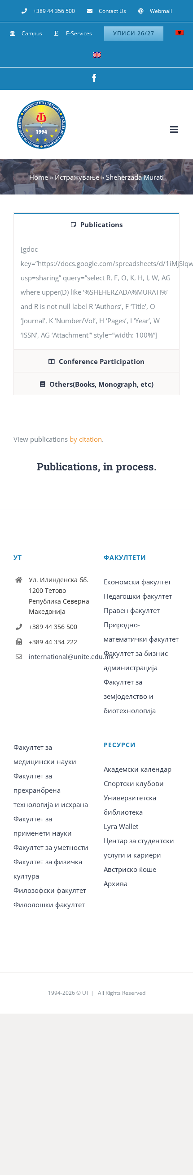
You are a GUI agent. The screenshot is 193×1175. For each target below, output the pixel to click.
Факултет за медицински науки (44, 754)
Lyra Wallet (121, 826)
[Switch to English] (97, 56)
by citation (86, 439)
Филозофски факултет (49, 890)
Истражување (77, 177)
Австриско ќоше (130, 869)
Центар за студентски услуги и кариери (139, 847)
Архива (115, 883)
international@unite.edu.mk (59, 656)
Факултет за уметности (50, 847)
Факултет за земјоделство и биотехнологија (130, 696)
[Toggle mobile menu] (175, 129)
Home (38, 177)
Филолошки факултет (49, 904)
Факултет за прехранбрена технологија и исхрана (50, 790)
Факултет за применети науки (42, 825)
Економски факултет (137, 581)
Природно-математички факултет (141, 631)
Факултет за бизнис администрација (136, 660)
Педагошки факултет (138, 596)
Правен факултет (132, 610)
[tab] (96, 224)
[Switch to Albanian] (179, 33)
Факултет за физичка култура (47, 868)
